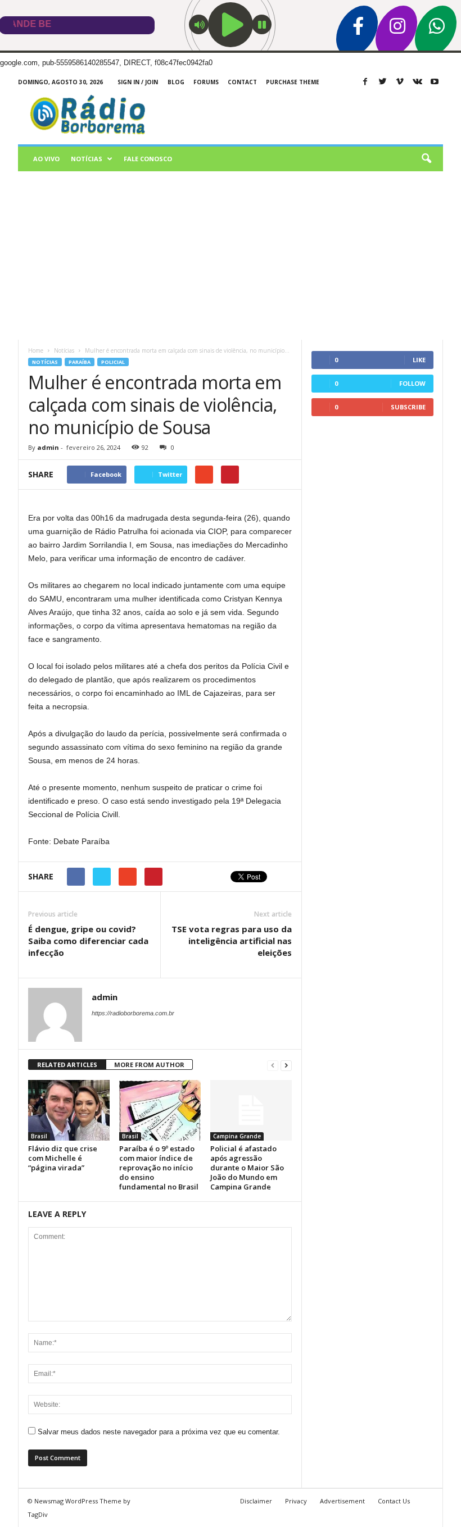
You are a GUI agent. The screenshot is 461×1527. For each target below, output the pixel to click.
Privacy (296, 1501)
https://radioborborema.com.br (133, 1013)
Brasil (39, 1136)
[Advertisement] (230, 255)
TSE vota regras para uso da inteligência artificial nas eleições (231, 940)
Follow (412, 383)
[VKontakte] (417, 82)
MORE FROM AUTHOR (149, 1064)
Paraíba (80, 362)
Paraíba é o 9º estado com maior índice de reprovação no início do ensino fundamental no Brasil (158, 1167)
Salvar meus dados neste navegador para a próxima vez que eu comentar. (159, 1432)
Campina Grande (237, 1136)
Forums (206, 82)
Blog (176, 82)
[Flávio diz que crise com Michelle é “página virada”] (69, 1110)
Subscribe (408, 407)
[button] (426, 159)
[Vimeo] (399, 82)
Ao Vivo (46, 158)
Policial (113, 362)
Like (419, 359)
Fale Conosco (148, 158)
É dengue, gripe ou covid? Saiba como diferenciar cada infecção (88, 940)
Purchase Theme (292, 82)
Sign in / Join (137, 82)
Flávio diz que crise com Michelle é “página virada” (62, 1158)
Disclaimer (256, 1501)
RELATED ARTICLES (67, 1064)
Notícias (86, 158)
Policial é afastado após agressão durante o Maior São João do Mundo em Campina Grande (247, 1167)
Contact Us (394, 1501)
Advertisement (342, 1501)
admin (48, 447)
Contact (242, 82)
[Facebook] (365, 82)
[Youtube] (434, 82)
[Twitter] (382, 82)
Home (35, 350)
